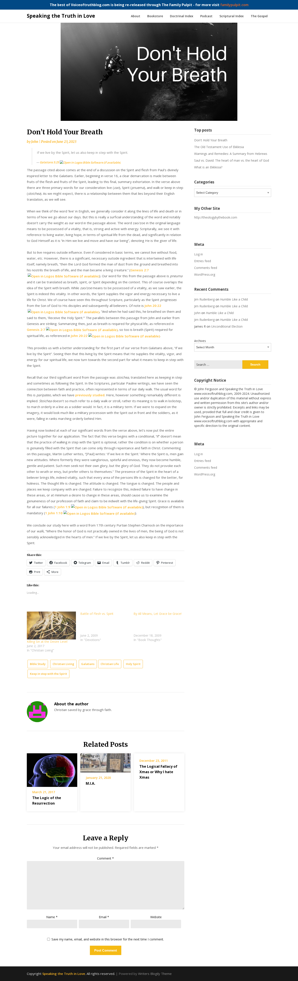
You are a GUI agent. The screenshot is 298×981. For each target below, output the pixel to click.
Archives (200, 341)
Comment (105, 858)
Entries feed (202, 261)
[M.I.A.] (105, 761)
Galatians (87, 664)
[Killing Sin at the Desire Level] (51, 625)
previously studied (89, 395)
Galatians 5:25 (49, 162)
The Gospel (259, 16)
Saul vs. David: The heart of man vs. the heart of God (231, 160)
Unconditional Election (227, 326)
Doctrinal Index (181, 16)
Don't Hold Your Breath (210, 140)
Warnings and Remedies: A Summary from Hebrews (230, 154)
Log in (198, 254)
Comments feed (205, 268)
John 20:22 (153, 305)
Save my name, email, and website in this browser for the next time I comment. (107, 939)
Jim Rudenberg (204, 299)
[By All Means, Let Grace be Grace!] (160, 627)
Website (156, 917)
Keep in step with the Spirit (48, 674)
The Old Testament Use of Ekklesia (219, 147)
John (34, 142)
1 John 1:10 (54, 513)
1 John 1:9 (62, 507)
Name (52, 917)
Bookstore (155, 16)
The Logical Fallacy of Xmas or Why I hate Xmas (158, 772)
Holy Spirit (133, 664)
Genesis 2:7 (139, 270)
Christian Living (63, 664)
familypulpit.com (234, 4)
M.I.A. (90, 783)
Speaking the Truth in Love (61, 15)
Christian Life (110, 664)
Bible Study (38, 664)
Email (104, 917)
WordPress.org (204, 274)
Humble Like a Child (234, 299)
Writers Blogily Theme (155, 973)
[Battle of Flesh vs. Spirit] (107, 627)
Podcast (206, 16)
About (135, 16)
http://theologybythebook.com (215, 217)
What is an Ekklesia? (208, 167)
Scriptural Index (231, 16)
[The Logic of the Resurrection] (52, 768)
